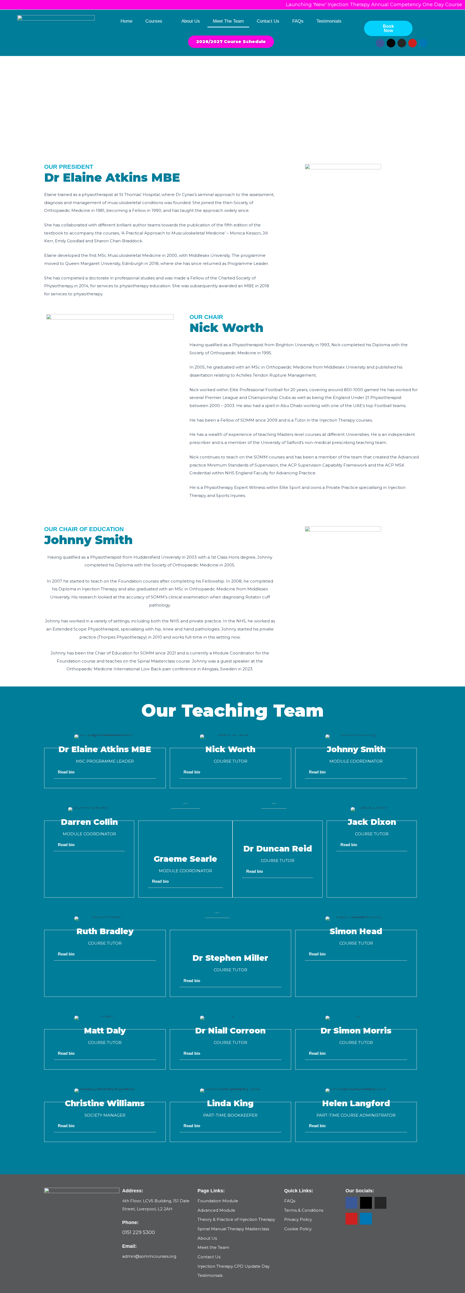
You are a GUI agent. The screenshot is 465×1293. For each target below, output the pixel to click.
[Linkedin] (366, 1219)
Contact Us (268, 21)
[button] (105, 772)
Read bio (66, 772)
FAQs (298, 21)
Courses (153, 21)
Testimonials (328, 21)
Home (126, 21)
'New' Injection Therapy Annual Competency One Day (360, 5)
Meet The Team (228, 21)
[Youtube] (351, 1219)
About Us (190, 21)
